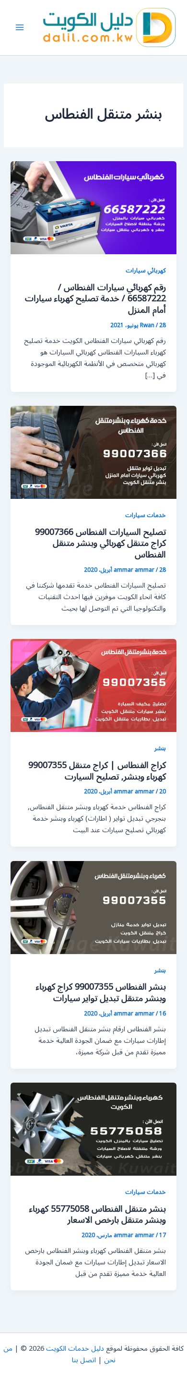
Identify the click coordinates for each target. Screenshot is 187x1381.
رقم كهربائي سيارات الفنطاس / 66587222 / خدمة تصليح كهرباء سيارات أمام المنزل (95, 298)
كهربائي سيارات (146, 270)
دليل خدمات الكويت (75, 1348)
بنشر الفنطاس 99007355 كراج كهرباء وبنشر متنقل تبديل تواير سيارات (101, 992)
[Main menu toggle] (20, 28)
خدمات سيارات (145, 514)
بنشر (160, 748)
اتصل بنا (84, 1360)
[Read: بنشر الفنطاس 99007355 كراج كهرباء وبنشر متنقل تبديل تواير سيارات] (93, 906)
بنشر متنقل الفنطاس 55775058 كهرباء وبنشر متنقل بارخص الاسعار (97, 1214)
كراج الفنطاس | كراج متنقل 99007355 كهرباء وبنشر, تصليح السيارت (97, 771)
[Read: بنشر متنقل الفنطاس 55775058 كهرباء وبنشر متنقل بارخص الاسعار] (93, 1128)
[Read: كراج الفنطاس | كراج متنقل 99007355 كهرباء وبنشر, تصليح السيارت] (93, 685)
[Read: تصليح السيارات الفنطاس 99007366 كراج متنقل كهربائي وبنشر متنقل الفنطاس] (93, 452)
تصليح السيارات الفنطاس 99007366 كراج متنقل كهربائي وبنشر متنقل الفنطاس (100, 543)
